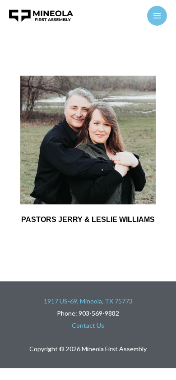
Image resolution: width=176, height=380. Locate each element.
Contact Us (88, 325)
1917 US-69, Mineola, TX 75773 (88, 301)
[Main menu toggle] (157, 16)
